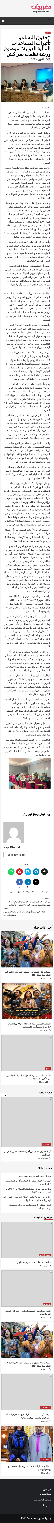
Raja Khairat (11, 847)
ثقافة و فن (46, 1304)
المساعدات (33, 891)
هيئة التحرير (45, 1493)
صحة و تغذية (46, 1144)
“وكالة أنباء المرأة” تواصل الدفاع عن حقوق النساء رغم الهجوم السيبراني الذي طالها (27, 1198)
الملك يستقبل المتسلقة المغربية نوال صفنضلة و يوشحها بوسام (30, 1206)
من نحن (47, 1489)
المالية (40, 891)
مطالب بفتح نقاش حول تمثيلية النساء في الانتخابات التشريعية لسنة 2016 (28, 1190)
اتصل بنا (47, 1505)
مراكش (13, 891)
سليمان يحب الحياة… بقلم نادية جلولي (34, 1176)
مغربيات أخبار (45, 1407)
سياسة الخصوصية (42, 1499)
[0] (19, 871)
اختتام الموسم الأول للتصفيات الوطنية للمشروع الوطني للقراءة (24, 911)
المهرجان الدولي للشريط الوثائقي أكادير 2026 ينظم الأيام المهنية (28, 1182)
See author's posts (18, 854)
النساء (25, 891)
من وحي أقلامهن (44, 1255)
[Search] (3, 21)
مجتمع (47, 33)
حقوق (19, 891)
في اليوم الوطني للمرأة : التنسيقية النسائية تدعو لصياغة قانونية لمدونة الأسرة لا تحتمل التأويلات (29, 901)
